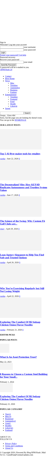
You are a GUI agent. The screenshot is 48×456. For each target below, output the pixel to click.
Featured (13, 99)
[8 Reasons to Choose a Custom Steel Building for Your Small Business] (6, 369)
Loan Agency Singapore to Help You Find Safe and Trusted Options (22, 256)
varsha (2, 159)
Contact (8, 76)
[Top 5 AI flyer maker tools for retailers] (20, 149)
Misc (12, 83)
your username (30, 47)
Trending (14, 85)
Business (13, 90)
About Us (9, 448)
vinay (2, 229)
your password (30, 50)
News (7, 81)
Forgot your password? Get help (13, 55)
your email (28, 62)
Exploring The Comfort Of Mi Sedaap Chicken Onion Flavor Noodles (20, 323)
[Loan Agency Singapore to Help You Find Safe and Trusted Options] (20, 250)
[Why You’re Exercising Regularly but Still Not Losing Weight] (20, 283)
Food (12, 101)
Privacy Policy (11, 443)
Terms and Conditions (14, 446)
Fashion (13, 92)
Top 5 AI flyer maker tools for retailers (20, 153)
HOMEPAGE (20, 120)
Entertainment (10, 95)
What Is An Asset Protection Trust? (18, 357)
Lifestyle (13, 106)
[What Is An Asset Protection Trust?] (4, 352)
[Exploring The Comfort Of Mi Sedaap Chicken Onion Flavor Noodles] (20, 317)
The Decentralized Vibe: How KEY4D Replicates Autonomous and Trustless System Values (23, 187)
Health (13, 104)
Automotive (15, 88)
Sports (7, 108)
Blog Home (10, 78)
